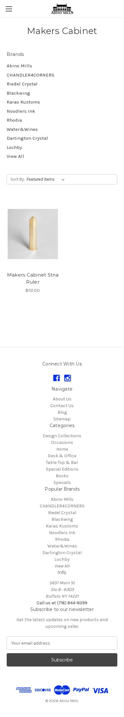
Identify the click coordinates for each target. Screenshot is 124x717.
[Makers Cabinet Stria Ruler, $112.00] (33, 234)
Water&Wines (22, 129)
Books (62, 476)
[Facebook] (56, 378)
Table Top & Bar (62, 462)
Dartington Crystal (27, 138)
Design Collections (62, 436)
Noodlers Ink (21, 111)
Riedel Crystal (22, 84)
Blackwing (18, 93)
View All (15, 156)
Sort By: (17, 179)
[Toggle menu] (8, 8)
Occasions (62, 442)
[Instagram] (67, 378)
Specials (62, 482)
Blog (62, 412)
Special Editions (62, 469)
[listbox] (47, 179)
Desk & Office (62, 456)
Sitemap (62, 419)
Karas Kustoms (23, 102)
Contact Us (62, 405)
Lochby (14, 147)
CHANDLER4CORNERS (30, 75)
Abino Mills (19, 66)
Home (62, 449)
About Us (62, 399)
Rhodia (14, 120)
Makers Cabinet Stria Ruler (33, 278)
